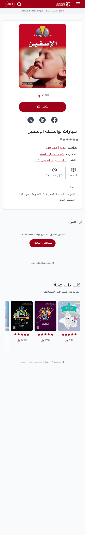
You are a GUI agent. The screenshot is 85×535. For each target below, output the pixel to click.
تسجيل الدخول (42, 243)
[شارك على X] (30, 120)
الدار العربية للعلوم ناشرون (49, 161)
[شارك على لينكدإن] (42, 120)
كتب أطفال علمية (52, 154)
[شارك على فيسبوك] (54, 120)
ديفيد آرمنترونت (56, 148)
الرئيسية (59, 362)
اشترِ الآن (42, 107)
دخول (10, 4)
